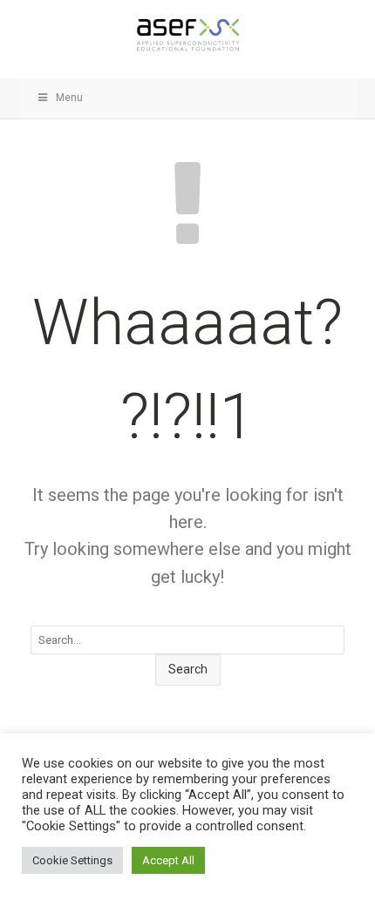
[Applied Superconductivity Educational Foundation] (187, 35)
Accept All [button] (168, 860)
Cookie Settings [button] (72, 860)
